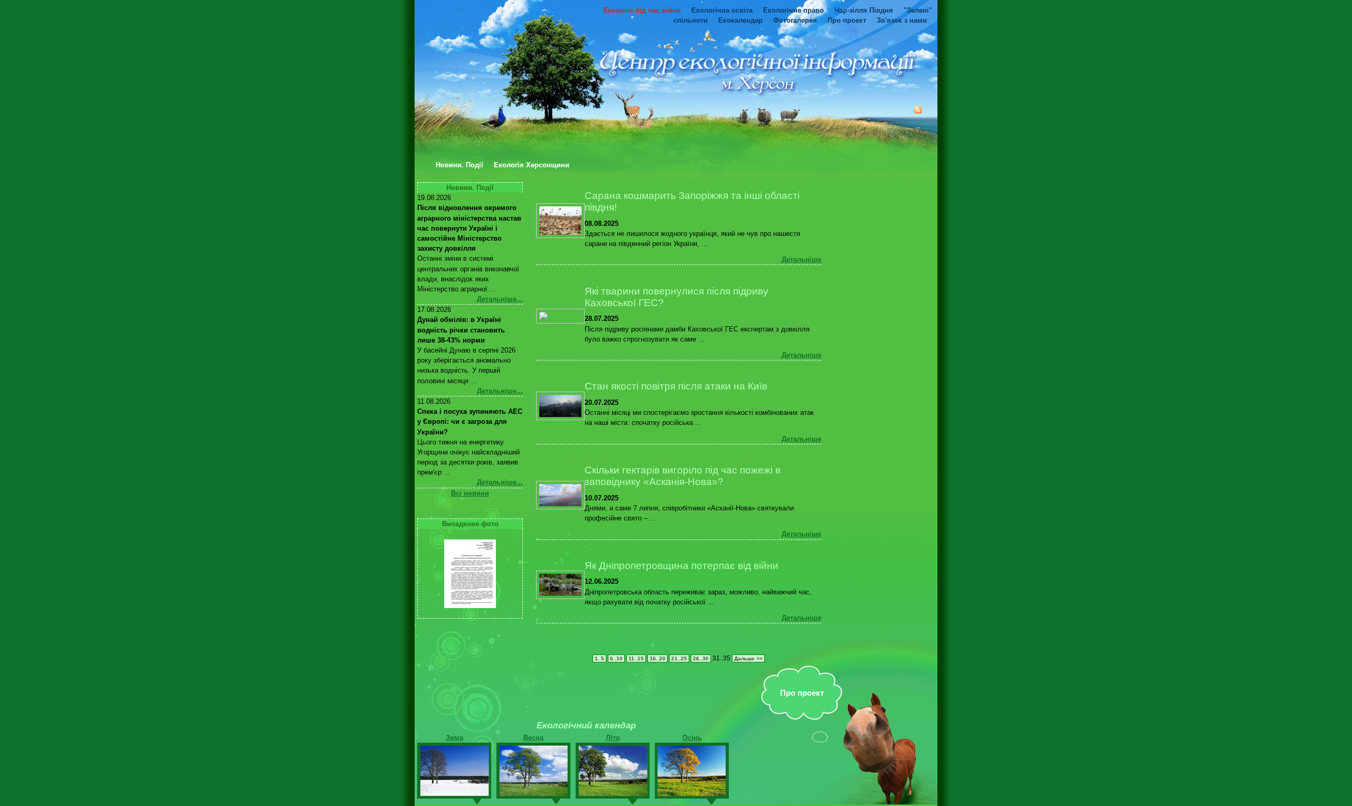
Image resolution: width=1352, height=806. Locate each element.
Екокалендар (740, 20)
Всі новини (470, 493)
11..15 (636, 658)
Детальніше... (500, 299)
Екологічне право (793, 10)
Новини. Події (459, 165)
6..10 (616, 658)
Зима (454, 738)
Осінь (692, 738)
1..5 (599, 658)
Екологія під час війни (642, 10)
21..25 (679, 658)
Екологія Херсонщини (531, 165)
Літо (613, 738)
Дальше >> (748, 658)
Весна (533, 738)
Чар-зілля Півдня (863, 10)
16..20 (657, 658)
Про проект (847, 20)
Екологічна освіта (722, 10)
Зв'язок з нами (902, 20)
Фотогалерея (795, 20)
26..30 (701, 658)
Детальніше (801, 259)
